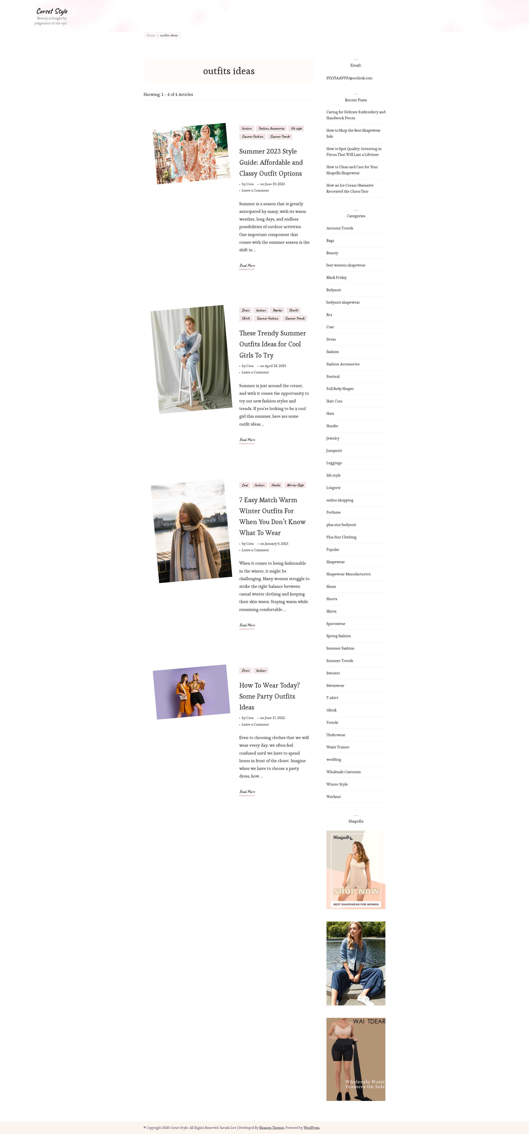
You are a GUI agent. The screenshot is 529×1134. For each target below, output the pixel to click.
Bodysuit (333, 289)
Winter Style (295, 485)
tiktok (331, 710)
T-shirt (332, 697)
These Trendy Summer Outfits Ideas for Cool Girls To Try (272, 344)
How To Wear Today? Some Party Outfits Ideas (269, 696)
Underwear (336, 734)
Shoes (331, 586)
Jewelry (332, 438)
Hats (330, 413)
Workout (333, 796)
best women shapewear (346, 265)
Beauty (332, 252)
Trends (332, 722)
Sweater (333, 673)
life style (296, 128)
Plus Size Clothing (341, 537)
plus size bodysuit (341, 524)
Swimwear (335, 685)
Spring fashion (338, 635)
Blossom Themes (271, 1128)
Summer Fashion (252, 136)
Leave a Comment (255, 191)
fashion (247, 128)
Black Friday (336, 277)
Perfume (333, 512)
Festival (333, 376)
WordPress (311, 1128)
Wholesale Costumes (343, 771)
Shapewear (335, 561)
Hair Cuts (334, 401)
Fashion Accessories (271, 128)
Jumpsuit (334, 450)
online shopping (339, 500)
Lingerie (333, 487)
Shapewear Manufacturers (348, 574)
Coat (245, 485)
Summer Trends (280, 136)
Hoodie (275, 485)
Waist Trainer (338, 747)
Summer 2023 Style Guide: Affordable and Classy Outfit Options (271, 162)
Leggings (334, 462)
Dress (245, 310)
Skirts (246, 318)
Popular (277, 310)
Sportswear (336, 623)
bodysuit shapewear (343, 302)
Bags (330, 240)
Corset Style (51, 11)
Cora (250, 184)
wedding (333, 759)
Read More (247, 265)
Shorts (293, 310)
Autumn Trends (339, 228)
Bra (329, 314)
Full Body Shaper (340, 388)
